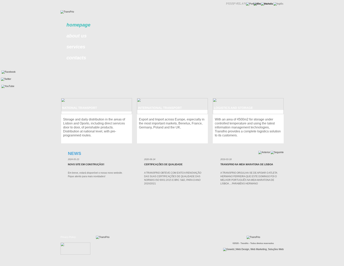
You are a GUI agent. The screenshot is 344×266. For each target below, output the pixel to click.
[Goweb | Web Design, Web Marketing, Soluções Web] (253, 249)
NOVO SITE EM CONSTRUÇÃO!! (86, 164)
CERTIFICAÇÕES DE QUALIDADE (163, 164)
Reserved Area (238, 4)
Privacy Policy (68, 237)
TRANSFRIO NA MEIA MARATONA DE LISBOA (246, 164)
